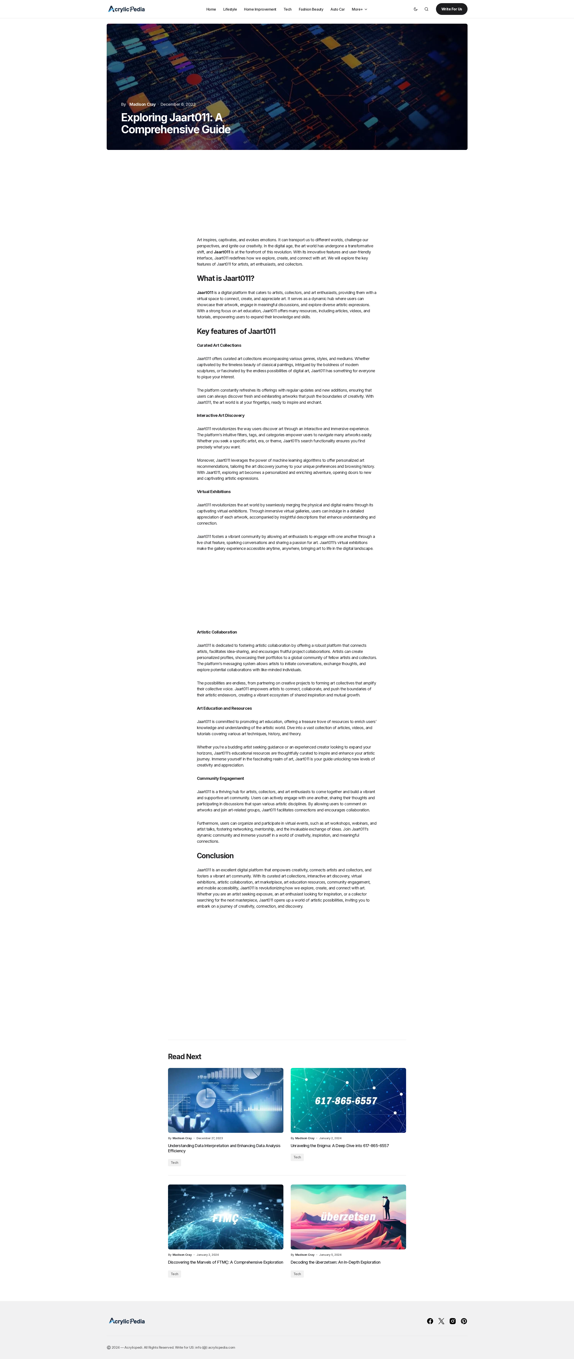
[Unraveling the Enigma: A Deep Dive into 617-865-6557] (348, 1100)
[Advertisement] (287, 198)
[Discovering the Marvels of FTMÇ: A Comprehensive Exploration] (226, 1217)
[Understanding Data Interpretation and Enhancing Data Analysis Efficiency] (226, 1100)
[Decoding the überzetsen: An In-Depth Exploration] (348, 1217)
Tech (174, 1162)
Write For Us (451, 9)
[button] (415, 9)
